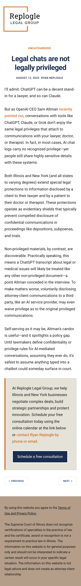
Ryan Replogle (52, 77)
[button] (5, 19)
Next (66, 481)
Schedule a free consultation (40, 456)
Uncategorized (39, 48)
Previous (17, 481)
